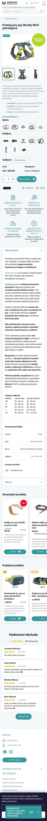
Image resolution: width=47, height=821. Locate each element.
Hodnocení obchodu (23, 634)
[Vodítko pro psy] (14, 150)
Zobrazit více (23, 716)
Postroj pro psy (11, 273)
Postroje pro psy (16, 470)
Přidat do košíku (24, 179)
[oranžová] (14, 127)
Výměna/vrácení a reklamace (13, 783)
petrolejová (31, 449)
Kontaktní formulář (14, 760)
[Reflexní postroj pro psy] (23, 141)
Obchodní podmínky (9, 790)
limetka (39, 449)
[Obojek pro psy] (6, 141)
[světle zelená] (23, 127)
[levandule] (40, 127)
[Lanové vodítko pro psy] (6, 150)
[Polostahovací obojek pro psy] (14, 141)
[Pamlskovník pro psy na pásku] (23, 150)
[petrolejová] (32, 127)
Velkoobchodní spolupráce (12, 786)
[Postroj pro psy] (32, 141)
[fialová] (6, 127)
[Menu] (44, 3)
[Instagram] (10, 751)
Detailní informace (9, 117)
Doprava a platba (8, 779)
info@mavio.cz (12, 740)
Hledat (41, 11)
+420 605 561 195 (14, 745)
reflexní (23, 449)
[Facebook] (4, 751)
